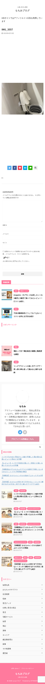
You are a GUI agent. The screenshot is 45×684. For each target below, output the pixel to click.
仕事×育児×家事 (22, 677)
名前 (5, 225)
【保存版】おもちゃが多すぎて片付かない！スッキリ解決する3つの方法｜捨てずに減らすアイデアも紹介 (22, 483)
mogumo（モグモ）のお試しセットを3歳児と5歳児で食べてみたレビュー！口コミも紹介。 (28, 298)
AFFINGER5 (34, 681)
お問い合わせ (15, 668)
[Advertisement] (22, 58)
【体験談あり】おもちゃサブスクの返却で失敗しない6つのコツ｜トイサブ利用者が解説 (22, 470)
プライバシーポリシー (27, 668)
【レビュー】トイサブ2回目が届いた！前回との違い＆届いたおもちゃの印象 (22, 464)
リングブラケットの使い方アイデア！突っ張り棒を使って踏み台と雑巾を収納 (28, 369)
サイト (5, 242)
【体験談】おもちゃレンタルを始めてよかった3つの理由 (22, 476)
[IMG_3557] (25, 168)
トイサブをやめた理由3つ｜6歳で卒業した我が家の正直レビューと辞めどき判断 (22, 458)
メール (5, 234)
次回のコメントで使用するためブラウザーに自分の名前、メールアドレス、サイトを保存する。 (21, 252)
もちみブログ (23, 10)
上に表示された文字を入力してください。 (16, 261)
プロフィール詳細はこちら (22, 439)
